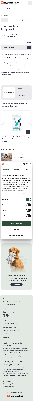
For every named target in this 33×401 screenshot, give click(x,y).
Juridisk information (9, 387)
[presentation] (2, 123)
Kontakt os (6, 337)
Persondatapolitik (8, 384)
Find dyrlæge (7, 334)
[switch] (28, 204)
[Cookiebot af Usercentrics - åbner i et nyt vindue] (23, 164)
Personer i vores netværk (11, 330)
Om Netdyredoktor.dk (10, 324)
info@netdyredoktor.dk (10, 308)
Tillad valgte (16, 229)
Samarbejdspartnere (9, 327)
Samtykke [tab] (6, 169)
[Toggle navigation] (30, 3)
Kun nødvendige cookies (16, 235)
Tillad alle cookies (16, 223)
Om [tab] (27, 169)
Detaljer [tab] (16, 169)
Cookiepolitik (7, 381)
